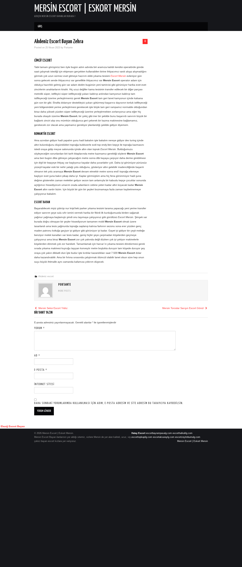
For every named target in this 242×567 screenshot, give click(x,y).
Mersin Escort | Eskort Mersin (85, 9)
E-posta (40, 370)
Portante (68, 47)
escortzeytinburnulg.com (187, 437)
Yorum (39, 328)
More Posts (64, 291)
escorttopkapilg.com (141, 437)
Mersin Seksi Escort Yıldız (52, 308)
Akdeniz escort (46, 276)
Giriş (40, 26)
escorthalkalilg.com (182, 433)
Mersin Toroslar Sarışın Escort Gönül (183, 308)
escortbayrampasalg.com (159, 433)
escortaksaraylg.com (163, 437)
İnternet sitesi (44, 384)
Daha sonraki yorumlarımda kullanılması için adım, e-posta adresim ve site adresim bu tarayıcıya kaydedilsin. (108, 403)
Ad (37, 355)
